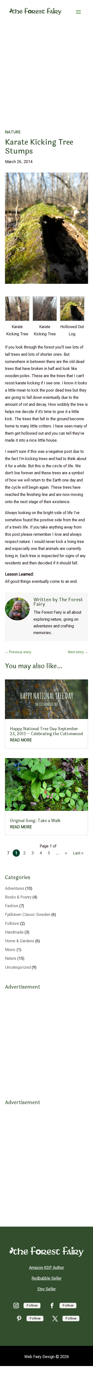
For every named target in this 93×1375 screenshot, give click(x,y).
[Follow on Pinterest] (19, 1318)
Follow (32, 1305)
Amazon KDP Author (46, 1267)
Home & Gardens (19, 941)
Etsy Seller (46, 1289)
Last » (78, 853)
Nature (13, 132)
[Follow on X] (55, 1318)
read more (21, 740)
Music (10, 949)
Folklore (12, 923)
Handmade (14, 932)
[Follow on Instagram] (16, 1305)
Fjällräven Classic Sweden (27, 914)
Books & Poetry (18, 897)
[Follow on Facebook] (52, 1305)
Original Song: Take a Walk (35, 821)
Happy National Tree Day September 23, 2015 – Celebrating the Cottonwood (46, 731)
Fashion (11, 905)
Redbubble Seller (46, 1278)
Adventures (14, 888)
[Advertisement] (46, 72)
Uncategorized (18, 967)
